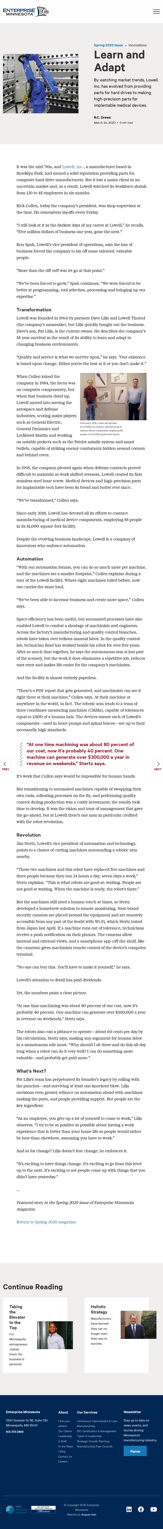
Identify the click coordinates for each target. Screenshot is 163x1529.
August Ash (88, 1514)
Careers (63, 1461)
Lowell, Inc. (73, 166)
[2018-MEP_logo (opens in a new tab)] (17, 1510)
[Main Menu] (156, 11)
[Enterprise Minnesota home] (24, 11)
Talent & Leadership (89, 1436)
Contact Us (65, 1456)
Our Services (87, 1412)
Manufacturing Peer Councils (95, 1446)
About (63, 1412)
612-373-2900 (15, 1431)
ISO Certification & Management (96, 1431)
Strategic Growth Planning (93, 1441)
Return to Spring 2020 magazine (46, 1221)
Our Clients (65, 1431)
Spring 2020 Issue (108, 45)
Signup (135, 1451)
